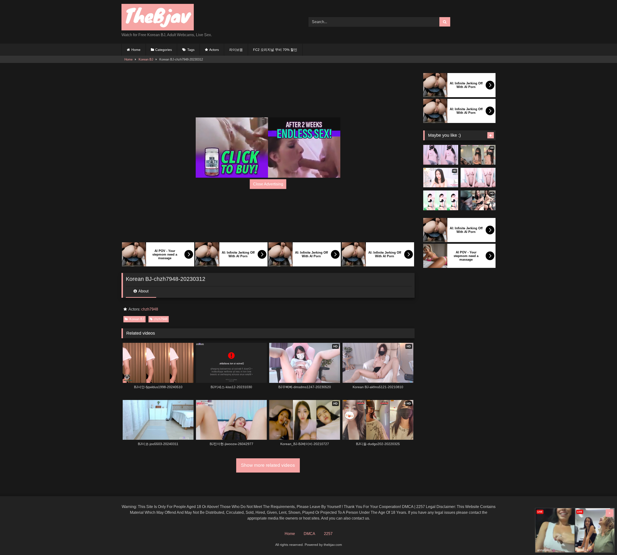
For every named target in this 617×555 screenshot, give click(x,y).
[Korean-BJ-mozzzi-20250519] (440, 155)
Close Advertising (268, 184)
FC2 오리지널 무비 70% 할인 (275, 50)
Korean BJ (146, 59)
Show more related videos (268, 465)
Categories (163, 50)
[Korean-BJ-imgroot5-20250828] (478, 178)
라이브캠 (236, 50)
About (143, 291)
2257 (328, 534)
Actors (214, 50)
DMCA (309, 534)
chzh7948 (149, 309)
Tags (190, 50)
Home (136, 50)
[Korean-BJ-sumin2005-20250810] (440, 200)
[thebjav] (157, 18)
